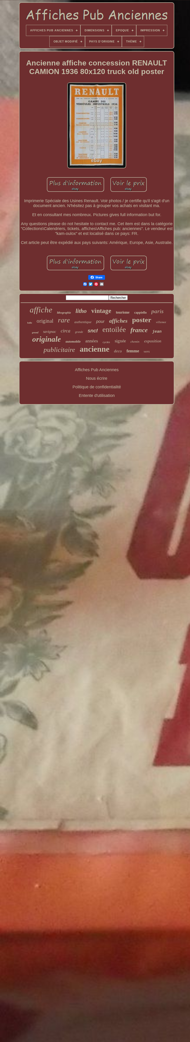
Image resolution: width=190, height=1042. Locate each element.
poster (141, 320)
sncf (93, 331)
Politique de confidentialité (97, 387)
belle (29, 322)
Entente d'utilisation (97, 395)
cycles (106, 342)
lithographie (64, 312)
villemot (161, 322)
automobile (73, 341)
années (91, 340)
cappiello (140, 312)
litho (81, 311)
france (139, 330)
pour (100, 321)
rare (64, 320)
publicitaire (59, 349)
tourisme (123, 312)
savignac (49, 332)
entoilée (114, 329)
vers (147, 351)
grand (35, 332)
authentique (83, 322)
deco (118, 351)
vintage (101, 310)
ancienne (94, 349)
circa (65, 331)
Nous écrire (96, 378)
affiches (118, 321)
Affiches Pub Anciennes (97, 369)
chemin (134, 341)
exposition (152, 341)
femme (133, 350)
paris (157, 311)
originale (46, 339)
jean (157, 331)
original (45, 321)
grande (79, 332)
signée (120, 340)
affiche (41, 309)
